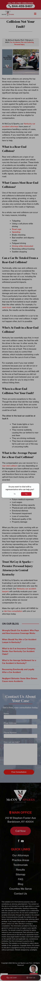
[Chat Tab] (20, 490)
